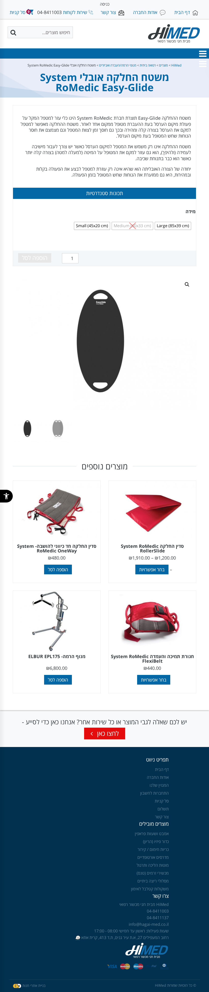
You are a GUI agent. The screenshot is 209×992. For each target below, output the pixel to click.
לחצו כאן (107, 733)
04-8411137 (158, 917)
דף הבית (162, 769)
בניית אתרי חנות (33, 985)
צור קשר (162, 817)
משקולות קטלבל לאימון (150, 889)
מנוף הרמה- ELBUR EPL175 (56, 656)
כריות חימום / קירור (153, 849)
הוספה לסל (34, 258)
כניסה (104, 4)
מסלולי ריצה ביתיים (153, 881)
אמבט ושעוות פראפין (152, 833)
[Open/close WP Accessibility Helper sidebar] (6, 496)
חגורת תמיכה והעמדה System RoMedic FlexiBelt (152, 658)
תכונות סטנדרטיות (104, 193)
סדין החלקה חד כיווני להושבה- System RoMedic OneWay (56, 548)
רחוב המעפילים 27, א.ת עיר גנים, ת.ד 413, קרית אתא (124, 937)
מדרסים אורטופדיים (153, 857)
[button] (202, 54)
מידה (190, 211)
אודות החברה (158, 777)
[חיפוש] (14, 32)
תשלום (163, 809)
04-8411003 (49, 12)
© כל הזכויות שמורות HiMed (175, 985)
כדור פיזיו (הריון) (156, 841)
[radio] (173, 226)
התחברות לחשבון (154, 793)
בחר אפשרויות (152, 569)
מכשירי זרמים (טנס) (153, 873)
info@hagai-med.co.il (149, 924)
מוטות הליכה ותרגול (153, 865)
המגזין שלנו (159, 785)
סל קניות (162, 801)
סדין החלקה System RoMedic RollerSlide (152, 548)
